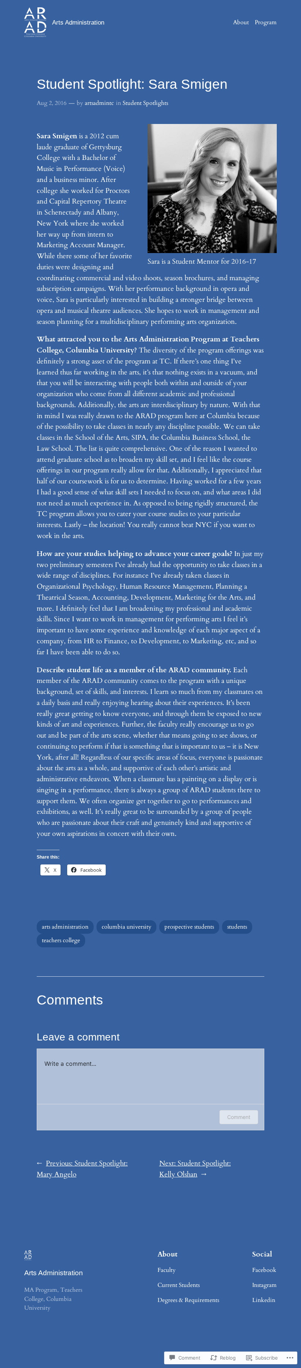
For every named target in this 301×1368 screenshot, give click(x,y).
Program (266, 22)
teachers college (61, 940)
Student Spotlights (145, 103)
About (241, 22)
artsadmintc (99, 103)
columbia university (126, 927)
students (237, 927)
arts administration (65, 927)
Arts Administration (78, 22)
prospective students (189, 927)
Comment (238, 1117)
